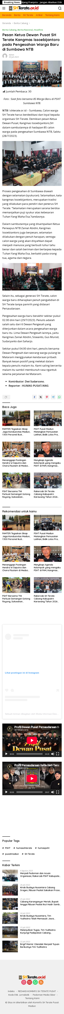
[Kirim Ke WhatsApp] (59, 397)
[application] (32, 740)
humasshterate (24, 848)
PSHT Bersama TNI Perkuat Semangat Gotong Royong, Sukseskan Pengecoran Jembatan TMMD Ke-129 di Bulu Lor (16, 494)
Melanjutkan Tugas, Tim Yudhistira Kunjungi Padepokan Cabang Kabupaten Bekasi (37, 931)
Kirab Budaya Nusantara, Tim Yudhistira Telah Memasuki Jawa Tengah (37, 917)
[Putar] (6, 753)
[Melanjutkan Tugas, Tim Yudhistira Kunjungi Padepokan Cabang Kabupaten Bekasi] (10, 932)
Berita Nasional (25, 29)
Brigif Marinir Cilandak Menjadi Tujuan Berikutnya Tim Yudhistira (39, 945)
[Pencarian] (60, 8)
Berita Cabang (9, 29)
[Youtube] (29, 982)
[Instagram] (23, 982)
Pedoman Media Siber (44, 994)
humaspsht (43, 848)
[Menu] (4, 8)
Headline (38, 29)
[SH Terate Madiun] (23, 8)
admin (11, 54)
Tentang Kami (32, 998)
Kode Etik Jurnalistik (18, 994)
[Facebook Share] (34, 397)
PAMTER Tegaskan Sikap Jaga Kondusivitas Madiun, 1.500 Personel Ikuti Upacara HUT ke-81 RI (16, 432)
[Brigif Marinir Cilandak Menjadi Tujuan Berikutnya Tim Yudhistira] (10, 946)
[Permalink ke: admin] (4, 55)
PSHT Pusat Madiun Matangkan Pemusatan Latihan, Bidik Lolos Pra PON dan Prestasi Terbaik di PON (47, 432)
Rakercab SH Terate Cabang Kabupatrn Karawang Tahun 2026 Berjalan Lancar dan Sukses (45, 494)
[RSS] (41, 982)
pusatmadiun (12, 854)
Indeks (11, 991)
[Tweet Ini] (40, 397)
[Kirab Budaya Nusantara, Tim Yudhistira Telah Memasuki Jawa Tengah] (10, 918)
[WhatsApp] (35, 982)
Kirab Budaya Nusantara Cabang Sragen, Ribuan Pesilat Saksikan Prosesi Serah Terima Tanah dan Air (40, 889)
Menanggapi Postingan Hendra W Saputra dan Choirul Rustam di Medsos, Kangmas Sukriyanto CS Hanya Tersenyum (16, 463)
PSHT (7, 848)
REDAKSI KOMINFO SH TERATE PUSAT (37, 991)
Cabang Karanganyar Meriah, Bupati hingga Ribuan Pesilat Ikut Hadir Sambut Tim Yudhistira (41, 903)
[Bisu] (52, 753)
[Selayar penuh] (57, 753)
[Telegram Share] (53, 397)
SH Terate (30, 854)
